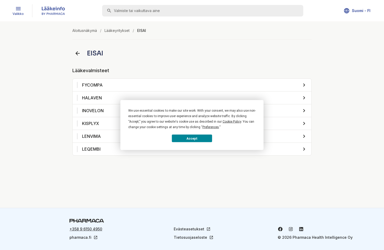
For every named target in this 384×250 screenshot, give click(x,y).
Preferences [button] (210, 127)
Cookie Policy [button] (232, 121)
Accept (192, 138)
